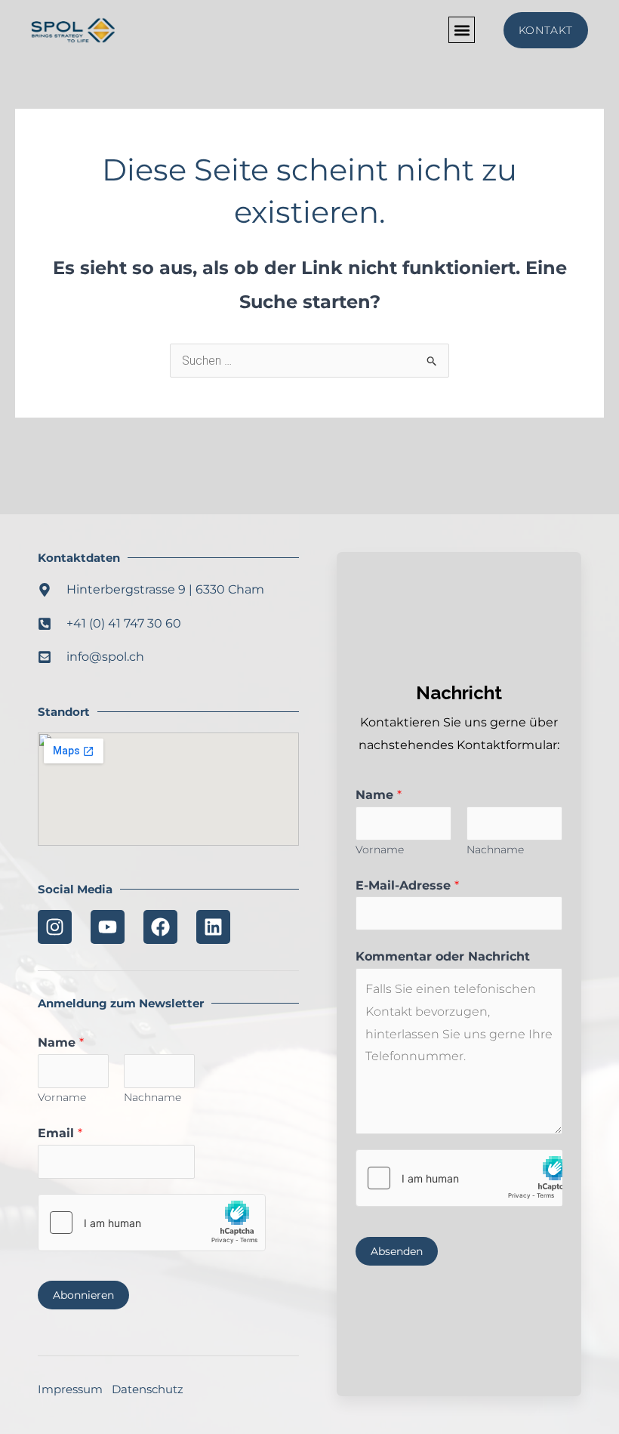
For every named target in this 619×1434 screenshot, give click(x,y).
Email (60, 1133)
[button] (461, 30)
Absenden (397, 1251)
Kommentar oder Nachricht (443, 956)
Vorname (62, 1097)
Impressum (70, 1389)
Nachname (152, 1097)
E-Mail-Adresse (407, 885)
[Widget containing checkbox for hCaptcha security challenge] (152, 1222)
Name (61, 1042)
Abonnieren (83, 1295)
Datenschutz (147, 1389)
